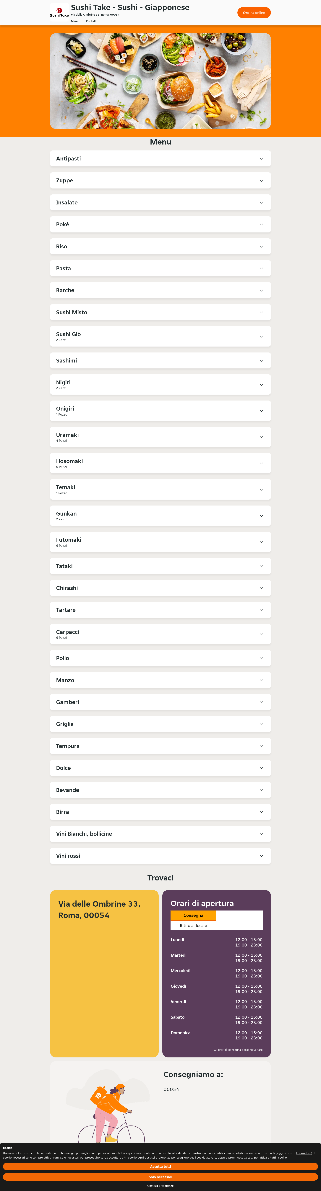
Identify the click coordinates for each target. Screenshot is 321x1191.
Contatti (91, 21)
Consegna (193, 915)
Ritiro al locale (193, 925)
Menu (75, 21)
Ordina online (254, 12)
